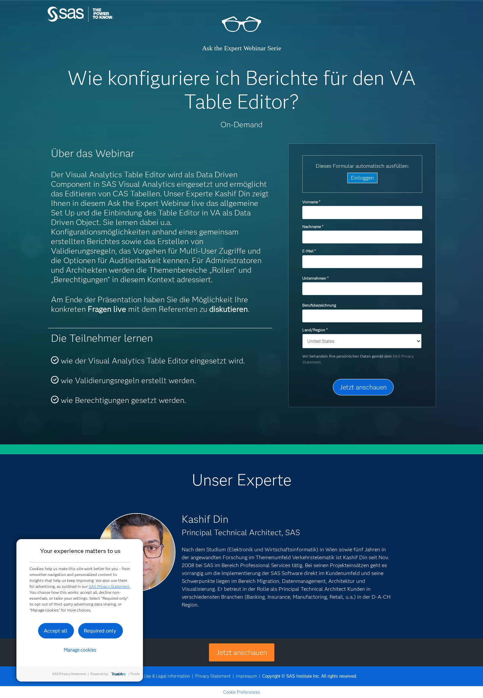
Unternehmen (315, 278)
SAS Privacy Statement (109, 586)
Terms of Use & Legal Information (158, 676)
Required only (100, 631)
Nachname (312, 226)
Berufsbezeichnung (319, 305)
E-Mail (308, 250)
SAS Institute (111, 21)
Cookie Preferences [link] (241, 692)
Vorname (311, 201)
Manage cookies (80, 650)
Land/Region (314, 329)
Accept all (55, 631)
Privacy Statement (213, 676)
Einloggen (362, 178)
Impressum (246, 676)
